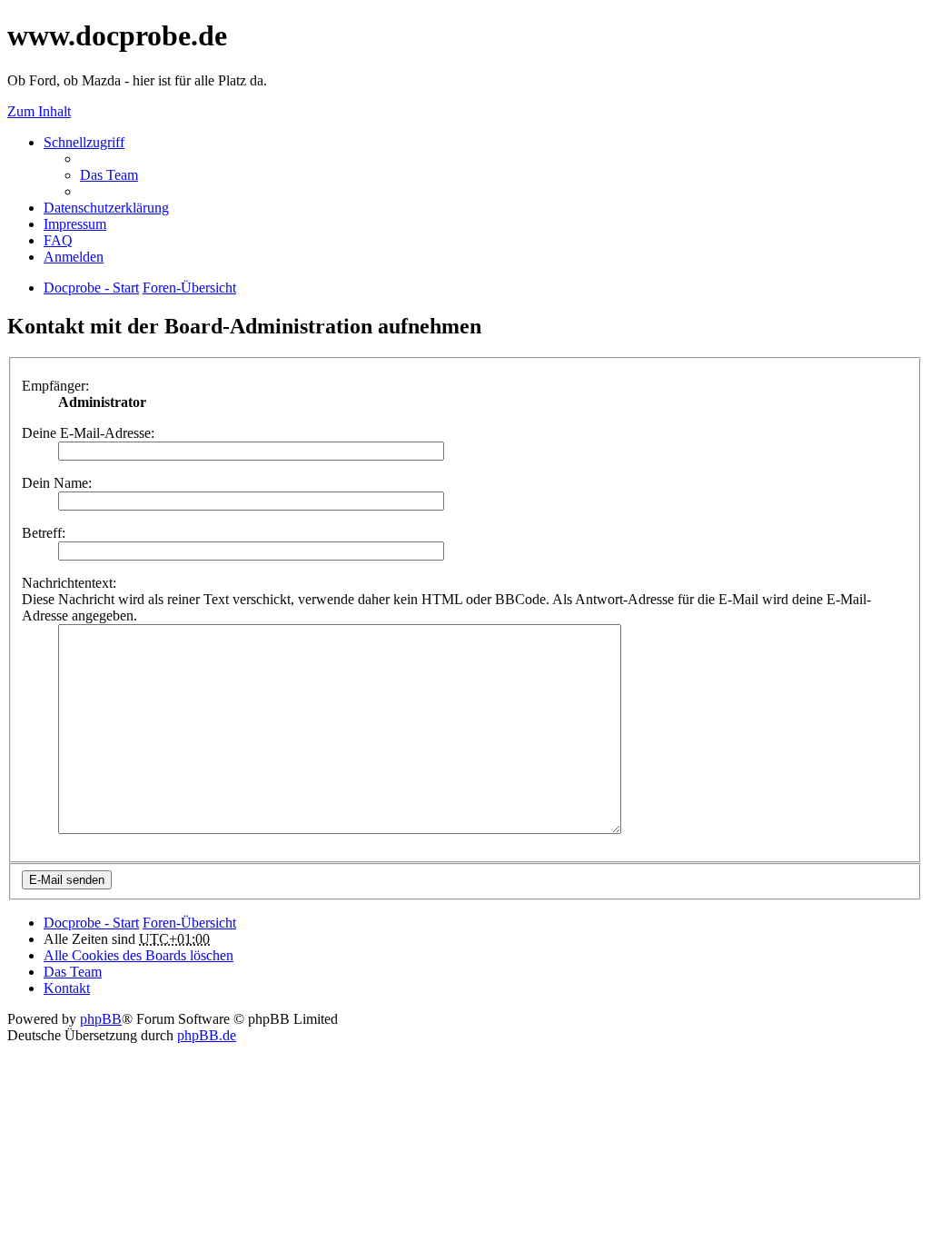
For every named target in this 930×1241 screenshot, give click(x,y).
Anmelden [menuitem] (74, 256)
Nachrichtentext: (69, 583)
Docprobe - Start (91, 922)
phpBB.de (206, 1035)
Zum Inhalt (39, 111)
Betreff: (43, 533)
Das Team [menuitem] (109, 175)
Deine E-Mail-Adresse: (88, 433)
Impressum (75, 224)
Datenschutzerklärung (106, 207)
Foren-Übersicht (189, 922)
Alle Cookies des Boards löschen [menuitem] (138, 955)
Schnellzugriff (84, 142)
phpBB (101, 1019)
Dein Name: (57, 483)
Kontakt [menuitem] (67, 988)
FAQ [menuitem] (58, 240)
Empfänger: (55, 385)
